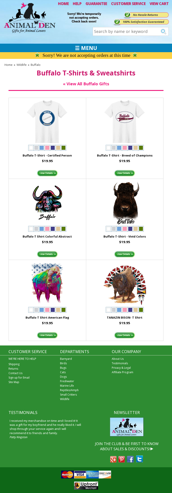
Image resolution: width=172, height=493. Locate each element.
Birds (63, 363)
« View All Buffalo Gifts (86, 83)
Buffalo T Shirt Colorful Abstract (47, 236)
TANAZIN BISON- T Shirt (124, 317)
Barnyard (66, 359)
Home (8, 65)
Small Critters (68, 395)
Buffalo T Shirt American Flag (47, 317)
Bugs (63, 368)
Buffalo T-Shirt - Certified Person (47, 155)
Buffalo (36, 65)
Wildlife (22, 65)
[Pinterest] (121, 461)
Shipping (14, 364)
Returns (13, 369)
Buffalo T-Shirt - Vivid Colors (124, 236)
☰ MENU (86, 47)
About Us (118, 359)
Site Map (14, 382)
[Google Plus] (113, 461)
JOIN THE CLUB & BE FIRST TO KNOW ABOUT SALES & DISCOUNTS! (127, 446)
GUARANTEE (96, 3)
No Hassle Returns (145, 15)
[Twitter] (139, 461)
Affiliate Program (122, 372)
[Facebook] (130, 461)
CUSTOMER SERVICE (128, 3)
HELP (77, 3)
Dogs (63, 377)
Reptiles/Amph (69, 390)
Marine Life (67, 386)
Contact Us (15, 373)
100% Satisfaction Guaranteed (143, 22)
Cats (63, 372)
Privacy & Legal (121, 368)
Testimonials (120, 363)
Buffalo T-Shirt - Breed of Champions (125, 155)
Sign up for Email (19, 377)
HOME (63, 3)
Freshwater (67, 381)
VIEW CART (159, 3)
